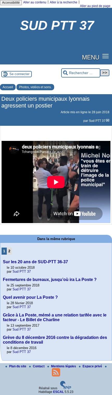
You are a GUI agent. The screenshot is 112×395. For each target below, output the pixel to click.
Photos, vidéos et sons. (35, 87)
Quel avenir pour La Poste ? (30, 297)
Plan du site (18, 366)
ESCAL (58, 392)
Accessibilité (11, 2)
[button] (105, 56)
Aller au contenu (34, 2)
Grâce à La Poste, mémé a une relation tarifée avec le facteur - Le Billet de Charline (55, 317)
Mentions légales (64, 366)
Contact (39, 366)
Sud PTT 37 (97, 121)
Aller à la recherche (63, 2)
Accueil (8, 87)
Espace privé (93, 366)
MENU (90, 57)
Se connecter (19, 74)
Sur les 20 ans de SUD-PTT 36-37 (35, 262)
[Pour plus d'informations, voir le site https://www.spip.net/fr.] (65, 388)
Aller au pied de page (95, 6)
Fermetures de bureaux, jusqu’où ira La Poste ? (50, 279)
